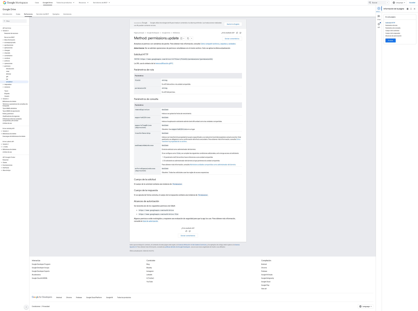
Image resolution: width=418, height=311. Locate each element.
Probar (390, 40)
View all (263, 289)
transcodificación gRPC (164, 63)
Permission (177, 184)
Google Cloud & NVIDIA (39, 278)
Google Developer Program (41, 264)
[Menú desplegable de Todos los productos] (74, 2)
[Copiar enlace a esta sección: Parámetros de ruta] (156, 70)
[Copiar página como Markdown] (188, 38)
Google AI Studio (267, 275)
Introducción (7, 14)
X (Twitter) (150, 278)
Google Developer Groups (40, 268)
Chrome (264, 268)
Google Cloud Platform (94, 297)
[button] (14, 30)
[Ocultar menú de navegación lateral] (26, 307)
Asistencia (67, 14)
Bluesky (149, 268)
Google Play (265, 285)
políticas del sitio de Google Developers (177, 247)
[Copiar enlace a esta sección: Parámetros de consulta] (160, 99)
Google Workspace (153, 33)
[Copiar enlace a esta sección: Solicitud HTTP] (150, 54)
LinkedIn (149, 275)
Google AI (109, 297)
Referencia (28, 14)
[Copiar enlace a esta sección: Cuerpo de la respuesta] (160, 190)
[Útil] (237, 32)
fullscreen (411, 9)
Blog (148, 264)
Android (264, 264)
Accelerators (36, 275)
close (414, 9)
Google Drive (48, 3)
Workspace (21, 2)
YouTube (150, 282)
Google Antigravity (267, 278)
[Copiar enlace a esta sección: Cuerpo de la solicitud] (158, 179)
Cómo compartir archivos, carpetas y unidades (218, 44)
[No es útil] (240, 32)
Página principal (139, 33)
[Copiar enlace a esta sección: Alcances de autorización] (161, 201)
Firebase (264, 271)
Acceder (412, 2)
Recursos (82, 3)
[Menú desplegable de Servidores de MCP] (110, 2)
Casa (37, 3)
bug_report (407, 9)
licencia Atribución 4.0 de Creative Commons (192, 245)
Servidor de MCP (42, 14)
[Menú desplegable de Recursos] (88, 2)
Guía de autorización (150, 221)
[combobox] (378, 3)
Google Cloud (265, 282)
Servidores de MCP (100, 3)
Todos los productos (64, 3)
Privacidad (46, 306)
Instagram (150, 271)
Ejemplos (56, 14)
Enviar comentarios (232, 39)
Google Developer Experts (41, 271)
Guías (18, 14)
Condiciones (36, 306)
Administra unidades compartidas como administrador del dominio (213, 164)
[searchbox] (15, 21)
